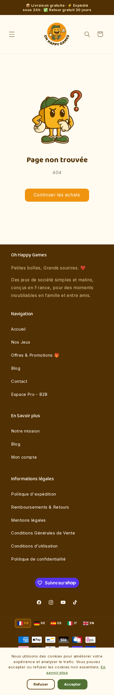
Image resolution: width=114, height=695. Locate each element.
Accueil (18, 329)
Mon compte (24, 457)
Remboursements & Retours (40, 507)
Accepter (72, 684)
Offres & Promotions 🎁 (35, 355)
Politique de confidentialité (38, 559)
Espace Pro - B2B (29, 394)
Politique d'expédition (33, 494)
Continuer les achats (57, 195)
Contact (19, 381)
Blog (15, 368)
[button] (11, 34)
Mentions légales (28, 520)
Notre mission (25, 431)
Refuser (40, 684)
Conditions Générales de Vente (43, 533)
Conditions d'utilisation (34, 546)
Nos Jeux (20, 342)
